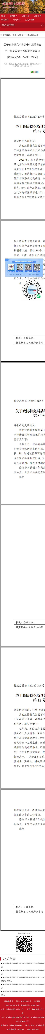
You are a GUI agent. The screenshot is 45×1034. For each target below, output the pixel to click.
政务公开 (25, 16)
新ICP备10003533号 (23, 1001)
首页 (14, 35)
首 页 (3, 16)
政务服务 (37, 16)
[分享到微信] (32, 72)
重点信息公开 (33, 35)
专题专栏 (16, 20)
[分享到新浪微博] (35, 72)
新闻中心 (13, 16)
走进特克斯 (29, 20)
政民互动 (4, 20)
